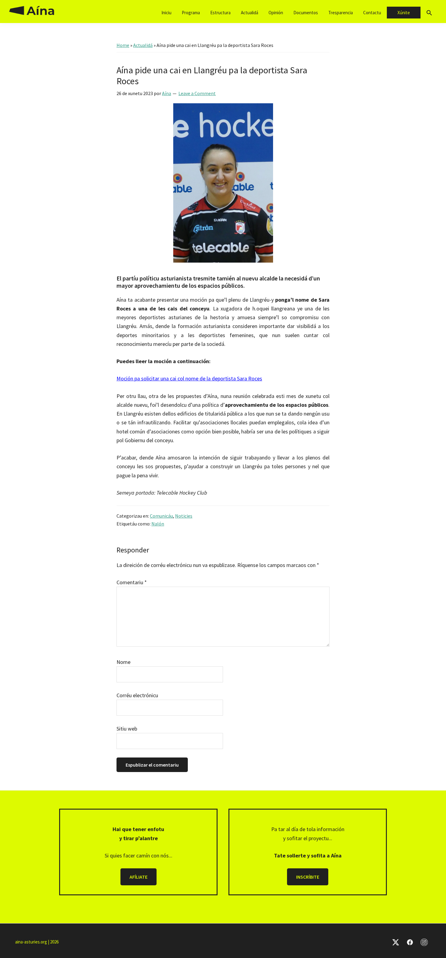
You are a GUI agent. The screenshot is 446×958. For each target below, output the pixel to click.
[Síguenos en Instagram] (424, 942)
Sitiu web (127, 728)
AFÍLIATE (138, 877)
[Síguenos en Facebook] (410, 942)
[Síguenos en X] (395, 942)
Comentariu (132, 582)
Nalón (157, 524)
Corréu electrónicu (137, 695)
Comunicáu (161, 516)
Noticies (183, 516)
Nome (123, 661)
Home (123, 45)
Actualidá (143, 45)
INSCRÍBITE (307, 877)
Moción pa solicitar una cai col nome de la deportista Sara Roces (189, 378)
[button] (429, 13)
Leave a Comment (197, 93)
